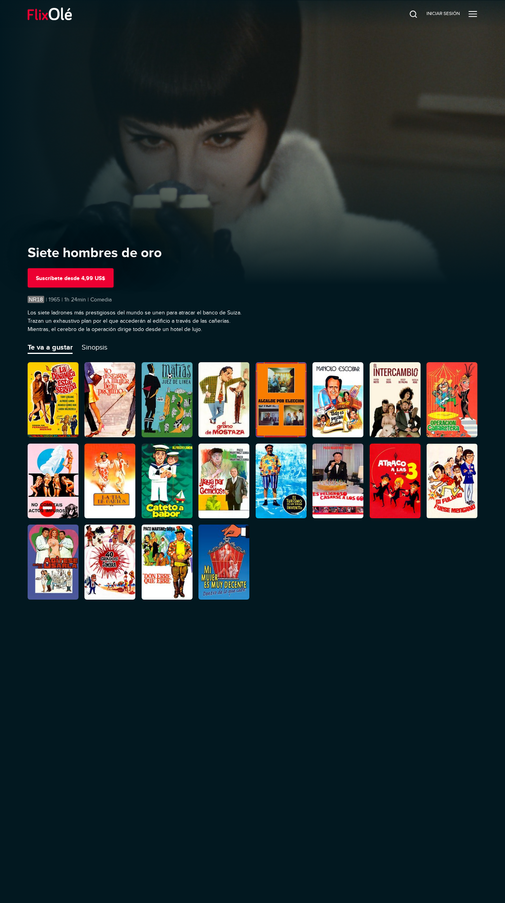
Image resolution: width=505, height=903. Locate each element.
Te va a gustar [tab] (50, 347)
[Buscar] (407, 14)
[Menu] (472, 14)
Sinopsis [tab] (94, 347)
